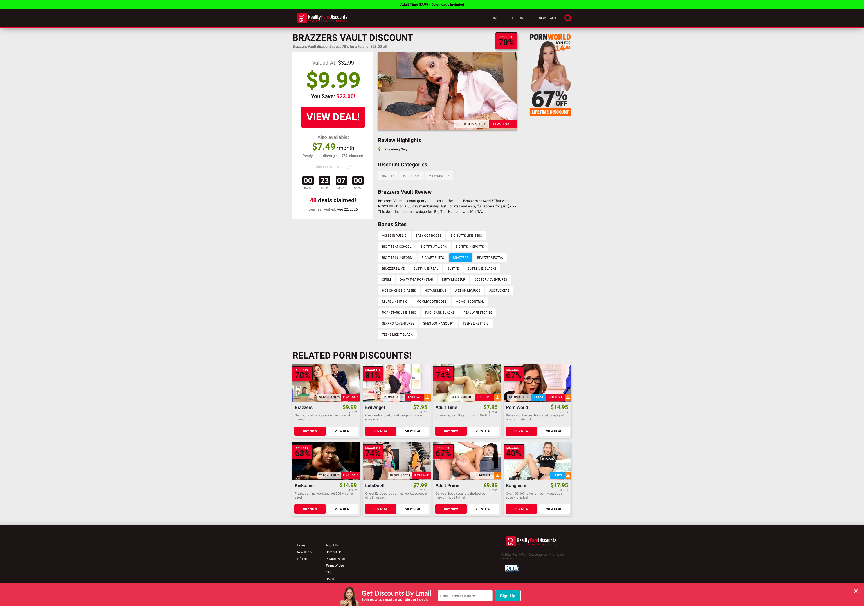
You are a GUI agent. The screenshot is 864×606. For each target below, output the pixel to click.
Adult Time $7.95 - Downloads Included (432, 4)
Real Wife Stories (478, 312)
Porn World (517, 407)
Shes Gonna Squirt (438, 323)
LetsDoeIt (375, 485)
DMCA (330, 579)
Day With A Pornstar (416, 279)
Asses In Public (394, 235)
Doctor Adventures (490, 279)
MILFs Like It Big (394, 301)
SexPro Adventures (398, 323)
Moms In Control (470, 301)
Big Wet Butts (433, 257)
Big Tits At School (397, 246)
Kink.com (304, 485)
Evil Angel (375, 407)
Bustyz (453, 268)
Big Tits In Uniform (397, 257)
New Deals (547, 18)
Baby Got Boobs (428, 235)
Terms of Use (335, 565)
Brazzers (460, 257)
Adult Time (446, 407)
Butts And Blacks (482, 268)
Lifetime (518, 18)
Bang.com (516, 485)
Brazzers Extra (490, 257)
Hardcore (411, 175)
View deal (343, 431)
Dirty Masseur (453, 279)
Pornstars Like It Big (399, 312)
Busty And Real (426, 268)
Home (493, 18)
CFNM (386, 279)
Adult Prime (447, 485)
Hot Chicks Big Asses (399, 290)
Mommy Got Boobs (431, 301)
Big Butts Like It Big (466, 235)
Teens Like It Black (397, 334)
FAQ (329, 572)
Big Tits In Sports (470, 246)
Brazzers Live (393, 268)
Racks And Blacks (439, 312)
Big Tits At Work (434, 246)
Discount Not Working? (333, 167)
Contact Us (333, 552)
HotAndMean (435, 290)
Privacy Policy (335, 559)
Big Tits (388, 175)
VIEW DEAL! (333, 117)
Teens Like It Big (476, 323)
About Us (332, 545)
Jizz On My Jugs (467, 290)
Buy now (310, 431)
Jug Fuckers (499, 290)
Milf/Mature (439, 175)
